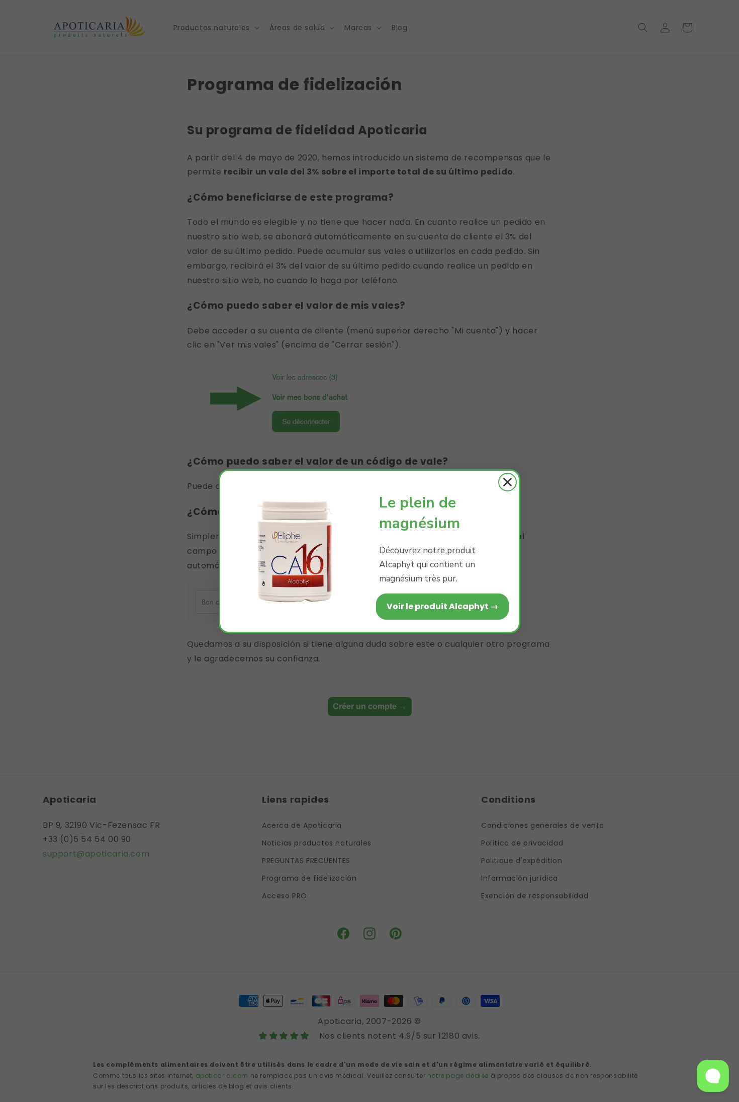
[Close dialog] (507, 482)
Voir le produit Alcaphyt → (442, 606)
